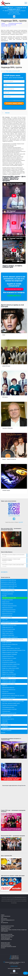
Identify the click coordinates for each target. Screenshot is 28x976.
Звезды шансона (5, 601)
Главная (3, 23)
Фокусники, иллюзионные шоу (8, 693)
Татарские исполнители (7, 615)
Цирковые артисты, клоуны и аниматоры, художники (13, 695)
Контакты (3, 947)
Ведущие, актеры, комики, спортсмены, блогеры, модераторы (12, 640)
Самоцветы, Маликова (7, 428)
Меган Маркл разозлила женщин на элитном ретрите (13, 554)
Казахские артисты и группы (8, 591)
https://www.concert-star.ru (18, 897)
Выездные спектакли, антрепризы (9, 666)
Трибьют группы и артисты (7, 633)
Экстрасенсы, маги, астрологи (8, 697)
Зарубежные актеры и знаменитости (10, 637)
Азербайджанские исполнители (8, 609)
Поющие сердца (6, 490)
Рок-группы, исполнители (7, 599)
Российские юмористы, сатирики (9, 658)
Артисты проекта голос (6, 927)
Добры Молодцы (6, 365)
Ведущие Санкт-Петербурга (8, 672)
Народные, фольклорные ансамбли (9, 705)
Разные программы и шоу (6, 939)
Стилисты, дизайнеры (6, 730)
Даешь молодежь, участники (8, 670)
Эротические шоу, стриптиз (8, 719)
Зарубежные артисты (6, 623)
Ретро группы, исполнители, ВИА (8, 24)
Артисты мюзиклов (6, 646)
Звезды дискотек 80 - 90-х (7, 627)
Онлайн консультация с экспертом (14, 289)
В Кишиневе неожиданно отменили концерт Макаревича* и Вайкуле (11, 559)
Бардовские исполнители (7, 603)
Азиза (3, 334)
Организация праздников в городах (8, 946)
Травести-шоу (5, 722)
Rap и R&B (4, 595)
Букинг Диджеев (4, 931)
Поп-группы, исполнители (7, 593)
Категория (3, 732)
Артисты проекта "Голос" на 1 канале (10, 621)
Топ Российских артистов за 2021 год (8, 584)
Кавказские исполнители (7, 607)
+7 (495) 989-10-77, (8, 7)
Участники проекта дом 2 (7, 660)
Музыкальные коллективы (7, 699)
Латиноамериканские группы (8, 707)
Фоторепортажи (4, 922)
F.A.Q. (2, 921)
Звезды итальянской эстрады (8, 629)
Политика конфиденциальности (7, 920)
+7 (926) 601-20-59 (21, 7)
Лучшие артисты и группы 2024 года (8, 580)
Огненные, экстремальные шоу (8, 689)
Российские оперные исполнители (9, 605)
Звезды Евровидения (6, 725)
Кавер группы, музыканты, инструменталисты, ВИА (13, 701)
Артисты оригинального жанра (8, 683)
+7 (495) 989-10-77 (14, 295)
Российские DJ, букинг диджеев (8, 681)
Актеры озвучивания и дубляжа (8, 676)
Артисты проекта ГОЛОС (6, 617)
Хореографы (5, 720)
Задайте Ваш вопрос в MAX (14, 515)
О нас (2, 917)
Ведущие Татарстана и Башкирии (9, 674)
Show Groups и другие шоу (7, 631)
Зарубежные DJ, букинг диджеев (9, 679)
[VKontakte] (14, 16)
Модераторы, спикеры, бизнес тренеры (10, 668)
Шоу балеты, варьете (6, 716)
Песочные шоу (5, 691)
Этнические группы (6, 711)
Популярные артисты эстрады (15, 23)
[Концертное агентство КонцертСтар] (14, 3)
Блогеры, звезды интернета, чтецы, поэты (11, 648)
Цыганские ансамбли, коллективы (9, 709)
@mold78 (21, 522)
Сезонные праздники (5, 943)
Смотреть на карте (14, 966)
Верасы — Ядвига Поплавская (9, 459)
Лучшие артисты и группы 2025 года (8, 582)
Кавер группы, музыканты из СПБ (9, 713)
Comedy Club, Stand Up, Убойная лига (9, 644)
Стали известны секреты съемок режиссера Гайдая (13, 564)
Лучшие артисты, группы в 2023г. (8, 588)
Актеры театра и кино (6, 642)
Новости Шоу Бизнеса (5, 916)
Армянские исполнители (7, 613)
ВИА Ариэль (5, 397)
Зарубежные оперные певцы (8, 635)
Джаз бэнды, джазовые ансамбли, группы (11, 703)
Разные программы (5, 728)
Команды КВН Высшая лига (8, 656)
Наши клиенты (4, 918)
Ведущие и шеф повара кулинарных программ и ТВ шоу (13, 650)
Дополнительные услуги (6, 945)
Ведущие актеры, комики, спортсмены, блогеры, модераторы (14, 929)
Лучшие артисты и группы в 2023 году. (9, 586)
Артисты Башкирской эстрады (8, 611)
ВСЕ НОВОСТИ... (4, 572)
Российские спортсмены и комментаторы (11, 664)
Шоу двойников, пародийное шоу (9, 662)
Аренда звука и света (5, 942)
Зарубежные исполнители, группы (9, 625)
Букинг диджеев (4, 678)
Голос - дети (4, 619)
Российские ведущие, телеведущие (9, 654)
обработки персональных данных (18, 100)
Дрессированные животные (8, 687)
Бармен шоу (4, 685)
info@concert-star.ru (14, 9)
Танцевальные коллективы (7, 715)
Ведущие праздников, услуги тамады (10, 652)
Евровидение (5, 726)
